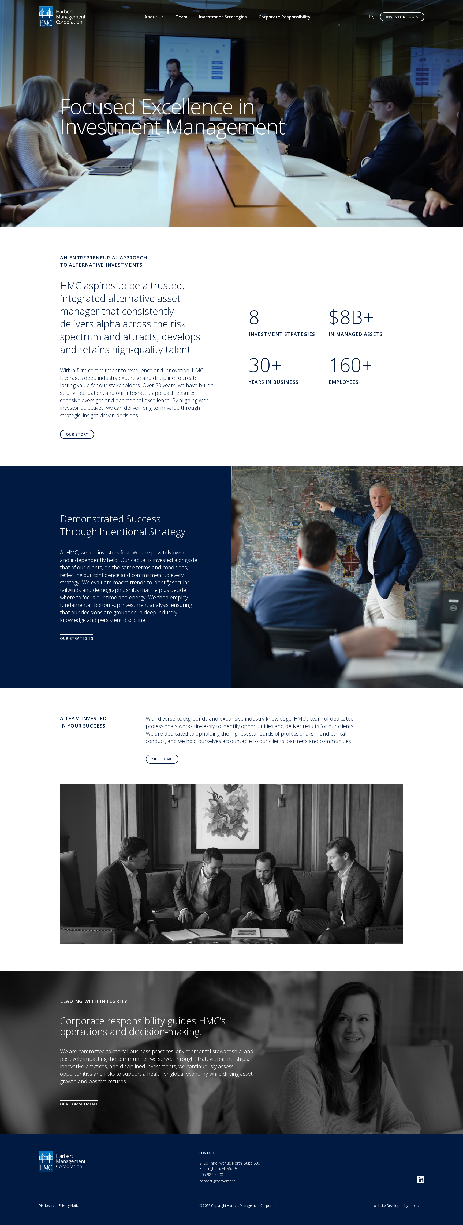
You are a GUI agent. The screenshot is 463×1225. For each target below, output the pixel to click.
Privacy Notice (69, 1205)
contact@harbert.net (217, 1181)
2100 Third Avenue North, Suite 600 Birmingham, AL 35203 (229, 1166)
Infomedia (416, 1205)
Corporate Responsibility (285, 17)
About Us (154, 17)
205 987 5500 (211, 1174)
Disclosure (47, 1205)
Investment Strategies (223, 17)
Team (181, 17)
